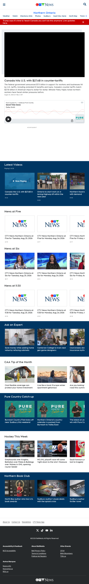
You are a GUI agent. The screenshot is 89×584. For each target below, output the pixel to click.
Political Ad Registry (39, 556)
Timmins (83, 16)
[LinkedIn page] (51, 530)
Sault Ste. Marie (59, 16)
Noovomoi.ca (8, 569)
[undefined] (20, 186)
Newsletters (26, 522)
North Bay (73, 16)
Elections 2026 (26, 16)
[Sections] (4, 4)
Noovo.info (7, 566)
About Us (6, 522)
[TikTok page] (42, 530)
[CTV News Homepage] (44, 4)
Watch (15, 16)
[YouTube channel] (46, 530)
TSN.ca (63, 556)
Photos (38, 16)
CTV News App (38, 522)
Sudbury (47, 16)
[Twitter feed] (37, 530)
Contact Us (16, 522)
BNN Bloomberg (66, 553)
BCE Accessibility (9, 551)
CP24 (62, 551)
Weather (6, 16)
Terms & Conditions (39, 553)
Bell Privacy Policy (38, 551)
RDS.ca (5, 571)
